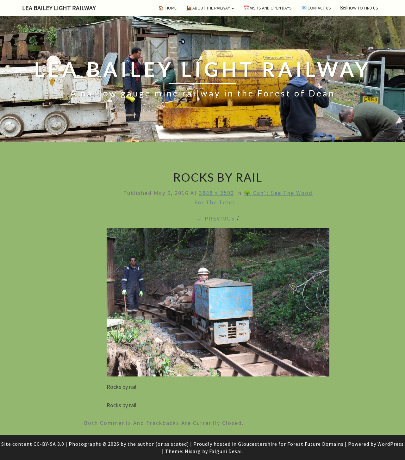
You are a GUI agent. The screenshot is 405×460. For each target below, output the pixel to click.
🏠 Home (167, 8)
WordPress (390, 444)
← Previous (215, 218)
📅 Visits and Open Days (268, 8)
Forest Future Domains (315, 444)
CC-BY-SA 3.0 (49, 444)
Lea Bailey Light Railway (59, 8)
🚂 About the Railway (208, 8)
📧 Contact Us (316, 8)
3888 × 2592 (216, 192)
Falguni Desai (225, 451)
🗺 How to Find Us (359, 8)
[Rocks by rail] (218, 304)
